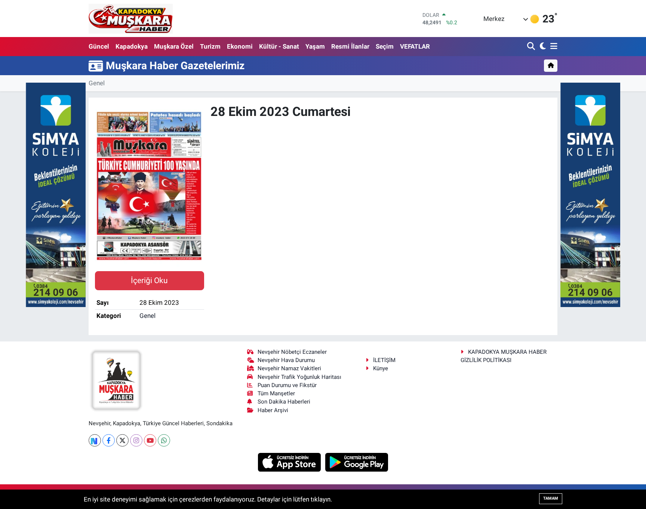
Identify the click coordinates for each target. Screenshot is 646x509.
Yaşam (315, 46)
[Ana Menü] (552, 47)
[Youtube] (150, 440)
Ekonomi (240, 46)
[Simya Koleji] (56, 194)
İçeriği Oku (149, 280)
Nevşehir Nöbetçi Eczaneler (292, 352)
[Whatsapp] (164, 440)
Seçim (385, 46)
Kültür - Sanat (279, 46)
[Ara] (531, 47)
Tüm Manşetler (276, 393)
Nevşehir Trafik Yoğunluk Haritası (299, 377)
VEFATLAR (415, 46)
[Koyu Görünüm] (541, 47)
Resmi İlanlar (350, 46)
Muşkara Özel (174, 46)
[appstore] (290, 461)
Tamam (550, 498)
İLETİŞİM (384, 360)
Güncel (99, 46)
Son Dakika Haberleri (284, 401)
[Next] (95, 440)
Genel (97, 83)
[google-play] (357, 461)
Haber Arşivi (273, 410)
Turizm (210, 46)
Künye (380, 368)
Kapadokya (132, 46)
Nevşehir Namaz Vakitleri (289, 368)
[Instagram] (136, 440)
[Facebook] (108, 440)
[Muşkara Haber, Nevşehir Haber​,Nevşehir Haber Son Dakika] (131, 18)
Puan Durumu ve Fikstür (287, 385)
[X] (122, 440)
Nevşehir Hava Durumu (286, 360)
